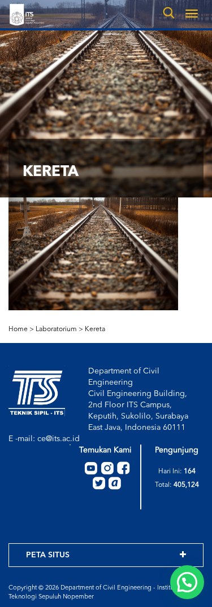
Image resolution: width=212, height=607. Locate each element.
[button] (187, 582)
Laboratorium (56, 329)
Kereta (95, 329)
